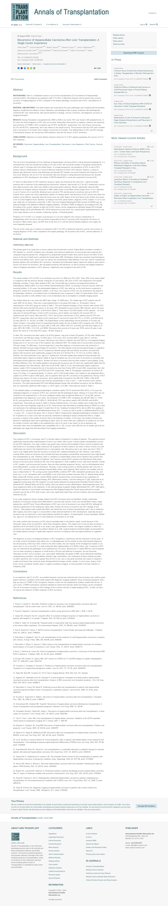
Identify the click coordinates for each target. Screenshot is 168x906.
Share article (118, 41)
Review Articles (54, 851)
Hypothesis (53, 834)
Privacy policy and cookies (95, 854)
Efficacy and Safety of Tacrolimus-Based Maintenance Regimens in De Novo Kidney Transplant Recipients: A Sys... (130, 165)
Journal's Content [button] (33, 24)
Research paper (54, 875)
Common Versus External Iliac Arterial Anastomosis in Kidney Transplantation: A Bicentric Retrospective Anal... (134, 73)
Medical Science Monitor (95, 870)
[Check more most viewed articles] (152, 206)
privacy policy (95, 809)
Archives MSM (91, 840)
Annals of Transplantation (95, 866)
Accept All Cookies (146, 806)
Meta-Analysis (54, 847)
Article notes (37, 64)
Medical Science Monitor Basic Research (100, 877)
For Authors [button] (51, 24)
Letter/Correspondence (57, 871)
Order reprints (118, 38)
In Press (89, 837)
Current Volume (91, 834)
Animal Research (55, 840)
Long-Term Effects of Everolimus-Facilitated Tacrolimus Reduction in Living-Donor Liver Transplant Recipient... (131, 181)
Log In (143, 24)
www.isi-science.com (137, 848)
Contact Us (152, 13)
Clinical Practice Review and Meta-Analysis (101, 880)
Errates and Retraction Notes (96, 847)
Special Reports (54, 878)
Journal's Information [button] (71, 24)
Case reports (53, 864)
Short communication (56, 854)
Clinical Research (55, 844)
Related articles (119, 35)
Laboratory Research (56, 837)
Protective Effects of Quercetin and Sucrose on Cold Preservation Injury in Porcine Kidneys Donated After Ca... (132, 89)
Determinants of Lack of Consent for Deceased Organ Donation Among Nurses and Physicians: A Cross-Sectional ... (133, 120)
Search (152, 24)
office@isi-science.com (139, 845)
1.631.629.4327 (136, 843)
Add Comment (100, 79)
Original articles (54, 861)
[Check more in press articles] (152, 131)
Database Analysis (55, 868)
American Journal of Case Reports (98, 873)
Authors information (23, 64)
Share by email (118, 44)
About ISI (89, 851)
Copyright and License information (54, 64)
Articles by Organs (92, 844)
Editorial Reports (55, 858)
